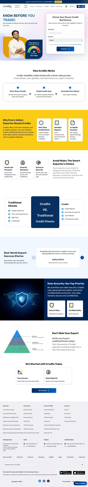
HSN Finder (27, 421)
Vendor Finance (28, 413)
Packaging (41, 457)
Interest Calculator (49, 409)
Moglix (60, 457)
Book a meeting (80, 483)
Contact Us (47, 421)
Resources (67, 413)
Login (82, 6)
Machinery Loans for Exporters (11, 425)
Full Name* (51, 29)
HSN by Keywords (28, 429)
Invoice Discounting (8, 409)
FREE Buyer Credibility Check (11, 417)
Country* (50, 36)
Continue (64, 49)
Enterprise (30, 457)
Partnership (67, 417)
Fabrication (20, 457)
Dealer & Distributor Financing (52, 425)
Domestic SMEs (48, 406)
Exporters (6, 406)
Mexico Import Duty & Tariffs (31, 433)
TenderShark (70, 457)
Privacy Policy (66, 481)
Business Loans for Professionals (12, 429)
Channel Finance (28, 417)
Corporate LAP (48, 433)
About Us (67, 406)
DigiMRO (51, 457)
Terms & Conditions (76, 44)
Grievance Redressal (70, 421)
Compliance (47, 413)
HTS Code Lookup (28, 425)
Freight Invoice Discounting (10, 421)
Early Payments (28, 409)
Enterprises (27, 406)
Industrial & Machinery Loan (51, 429)
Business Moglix (7, 457)
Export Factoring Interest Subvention (13, 433)
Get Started (42, 390)
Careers (66, 409)
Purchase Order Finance (9, 413)
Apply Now (58, 1)
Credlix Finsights (48, 417)
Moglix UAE (82, 457)
